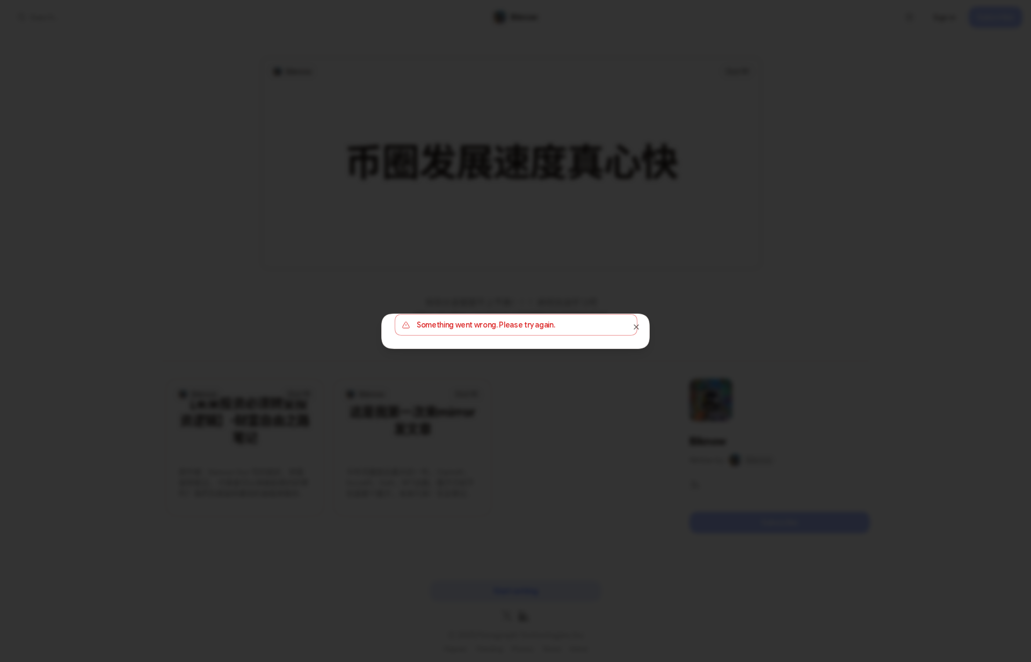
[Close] (636, 327)
